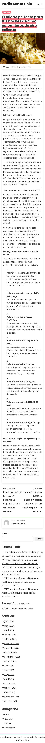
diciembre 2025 (11, 643)
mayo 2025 (9, 674)
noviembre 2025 (11, 648)
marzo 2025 (9, 683)
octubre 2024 (10, 701)
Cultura (7, 714)
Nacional (6, 12)
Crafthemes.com (22, 740)
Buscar (5, 533)
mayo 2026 (9, 625)
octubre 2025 (10, 652)
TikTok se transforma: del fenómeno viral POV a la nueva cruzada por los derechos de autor (20, 581)
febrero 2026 (10, 639)
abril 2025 (9, 679)
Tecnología (9, 727)
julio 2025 (8, 665)
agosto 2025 (10, 661)
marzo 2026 (9, 634)
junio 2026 (9, 621)
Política (7, 723)
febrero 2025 (10, 687)
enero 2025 (9, 692)
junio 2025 (9, 670)
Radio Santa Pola (17, 3)
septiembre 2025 (12, 656)
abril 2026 (9, 630)
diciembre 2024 (11, 696)
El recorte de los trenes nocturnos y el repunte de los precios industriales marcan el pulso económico (22, 571)
